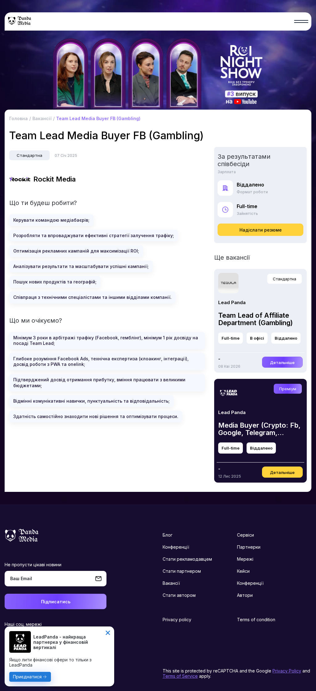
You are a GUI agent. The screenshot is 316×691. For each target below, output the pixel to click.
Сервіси (245, 535)
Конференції (176, 547)
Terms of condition (256, 619)
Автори (245, 595)
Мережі (245, 559)
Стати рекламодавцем (187, 559)
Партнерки (248, 547)
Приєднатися (27, 676)
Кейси (243, 571)
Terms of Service (180, 676)
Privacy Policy (286, 670)
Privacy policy (177, 619)
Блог (168, 535)
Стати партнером (182, 571)
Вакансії (171, 583)
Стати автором (179, 595)
